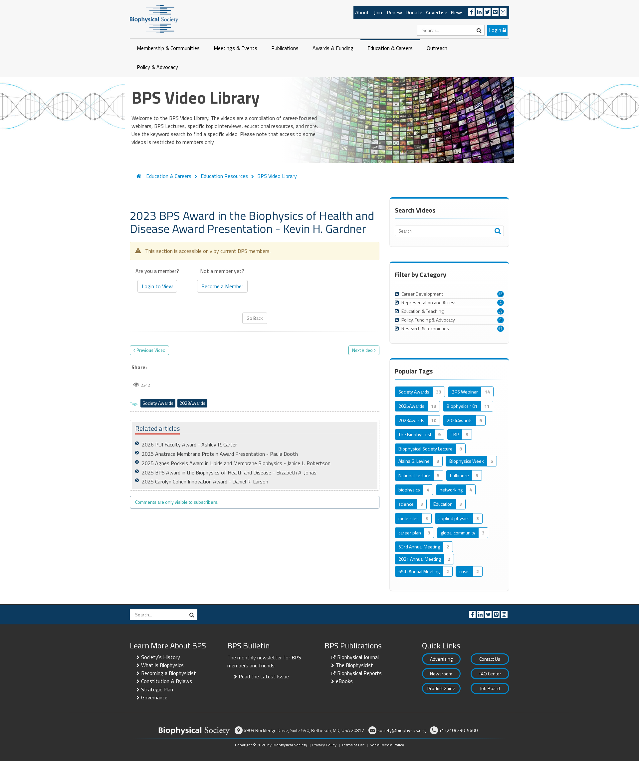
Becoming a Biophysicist (168, 673)
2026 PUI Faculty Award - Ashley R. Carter (189, 444)
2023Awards (192, 402)
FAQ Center (490, 673)
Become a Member (222, 286)
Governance (154, 697)
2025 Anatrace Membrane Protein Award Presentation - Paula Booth (220, 454)
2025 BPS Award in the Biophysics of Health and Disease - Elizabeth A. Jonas (229, 472)
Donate (413, 12)
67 (501, 328)
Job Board (490, 688)
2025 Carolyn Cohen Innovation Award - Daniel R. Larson (205, 481)
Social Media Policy (387, 745)
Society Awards (157, 402)
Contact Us (489, 658)
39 (501, 311)
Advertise (436, 12)
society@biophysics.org (401, 730)
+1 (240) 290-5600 (458, 730)
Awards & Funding (333, 48)
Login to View (157, 286)
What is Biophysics (162, 665)
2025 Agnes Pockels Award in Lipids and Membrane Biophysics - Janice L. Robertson (236, 463)
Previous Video (150, 350)
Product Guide (441, 688)
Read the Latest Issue (264, 676)
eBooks (344, 681)
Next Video (362, 350)
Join (378, 12)
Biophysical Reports (359, 673)
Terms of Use (353, 745)
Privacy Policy (324, 745)
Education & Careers (390, 48)
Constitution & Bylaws (166, 681)
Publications (285, 48)
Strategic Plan (157, 689)
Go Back (255, 318)
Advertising (441, 658)
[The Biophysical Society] (154, 19)
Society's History (160, 657)
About (362, 12)
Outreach (437, 48)
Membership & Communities (168, 48)
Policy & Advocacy (157, 67)
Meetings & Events (235, 48)
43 (501, 294)
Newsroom (441, 673)
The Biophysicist (354, 665)
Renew (394, 12)
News (457, 12)
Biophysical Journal (358, 657)
